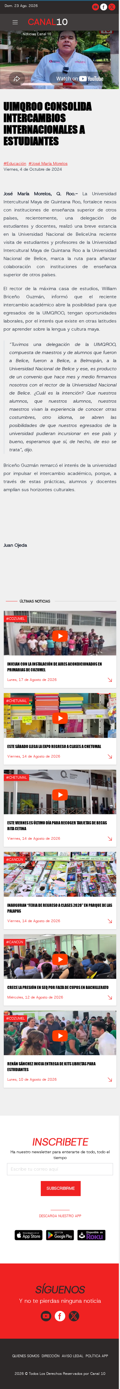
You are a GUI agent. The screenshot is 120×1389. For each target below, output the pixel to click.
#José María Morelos (48, 161)
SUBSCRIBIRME (59, 1198)
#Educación (14, 161)
